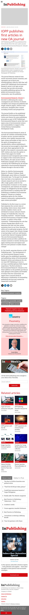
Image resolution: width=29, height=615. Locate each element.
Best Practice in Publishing (12, 512)
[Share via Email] (11, 49)
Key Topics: (5, 290)
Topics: (3, 298)
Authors (3, 601)
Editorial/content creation (11, 293)
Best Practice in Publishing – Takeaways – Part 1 (13, 500)
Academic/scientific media (12, 301)
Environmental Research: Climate (12, 98)
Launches (5, 304)
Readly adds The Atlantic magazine (15, 496)
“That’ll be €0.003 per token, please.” (15, 487)
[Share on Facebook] (8, 49)
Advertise (3, 599)
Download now (14, 575)
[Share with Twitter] (2, 49)
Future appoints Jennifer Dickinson (15, 508)
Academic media (9, 504)
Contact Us (4, 596)
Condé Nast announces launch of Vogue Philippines (14, 491)
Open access (14, 304)
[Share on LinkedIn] (5, 49)
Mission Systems (15, 604)
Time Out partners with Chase (13, 521)
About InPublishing (6, 594)
